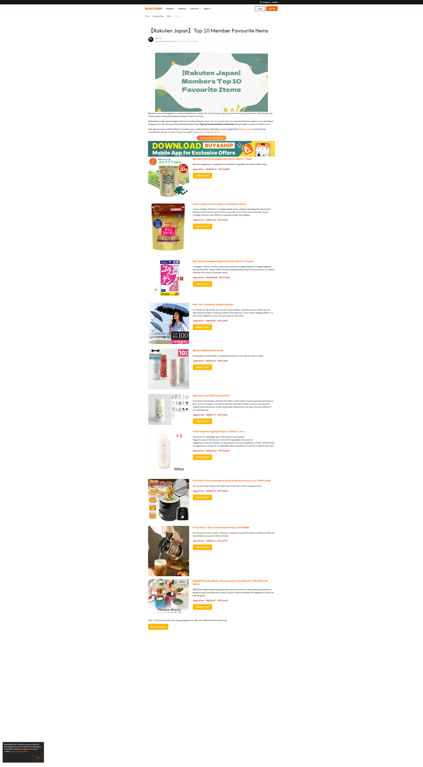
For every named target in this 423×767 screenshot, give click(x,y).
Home (147, 16)
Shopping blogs (158, 16)
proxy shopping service (209, 132)
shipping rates (245, 129)
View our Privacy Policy (19, 751)
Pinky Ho (158, 38)
